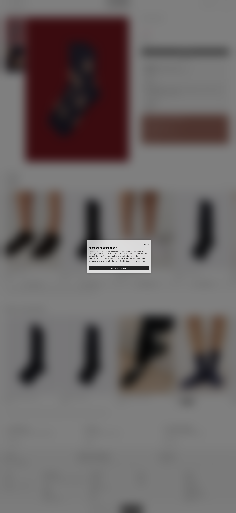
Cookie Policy (107, 258)
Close (146, 244)
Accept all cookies (119, 268)
